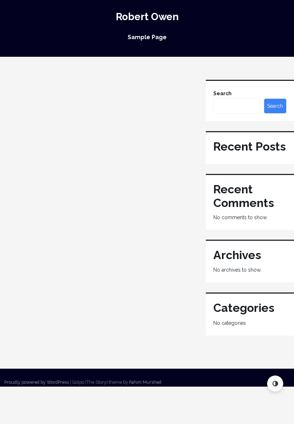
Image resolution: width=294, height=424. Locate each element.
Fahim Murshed (145, 382)
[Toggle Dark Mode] (275, 383)
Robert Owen (147, 17)
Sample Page (147, 37)
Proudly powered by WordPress (36, 382)
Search (222, 93)
